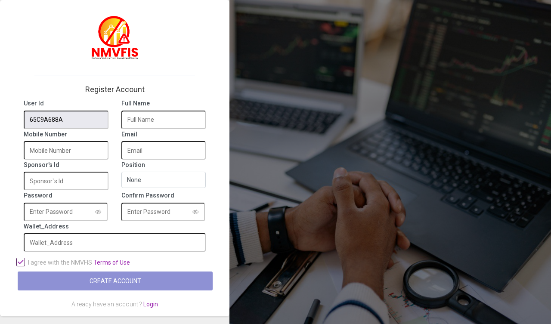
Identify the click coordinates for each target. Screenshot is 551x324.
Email (129, 134)
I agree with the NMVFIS (79, 262)
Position (133, 165)
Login (150, 304)
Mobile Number (45, 134)
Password (38, 195)
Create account (115, 281)
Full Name (135, 103)
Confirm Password (147, 195)
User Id (34, 103)
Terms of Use (111, 262)
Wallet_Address (46, 226)
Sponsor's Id (41, 165)
